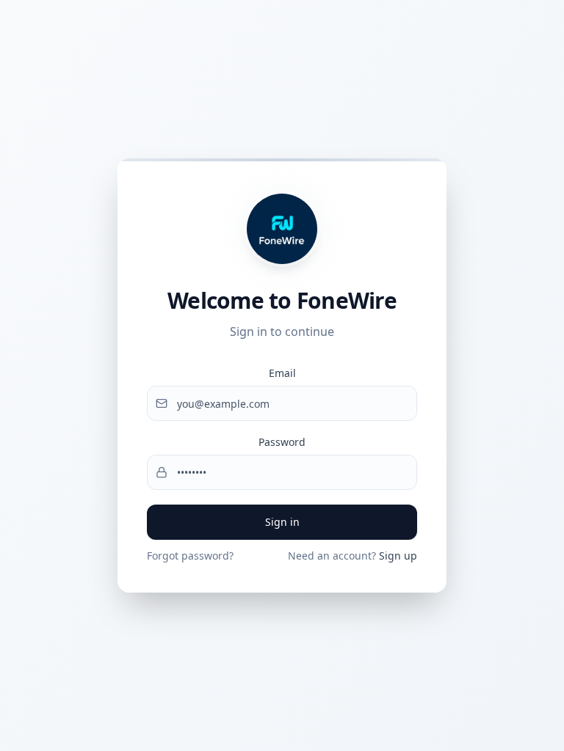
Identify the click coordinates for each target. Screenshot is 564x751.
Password (282, 442)
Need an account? (352, 556)
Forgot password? (190, 556)
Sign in (282, 522)
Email (282, 373)
